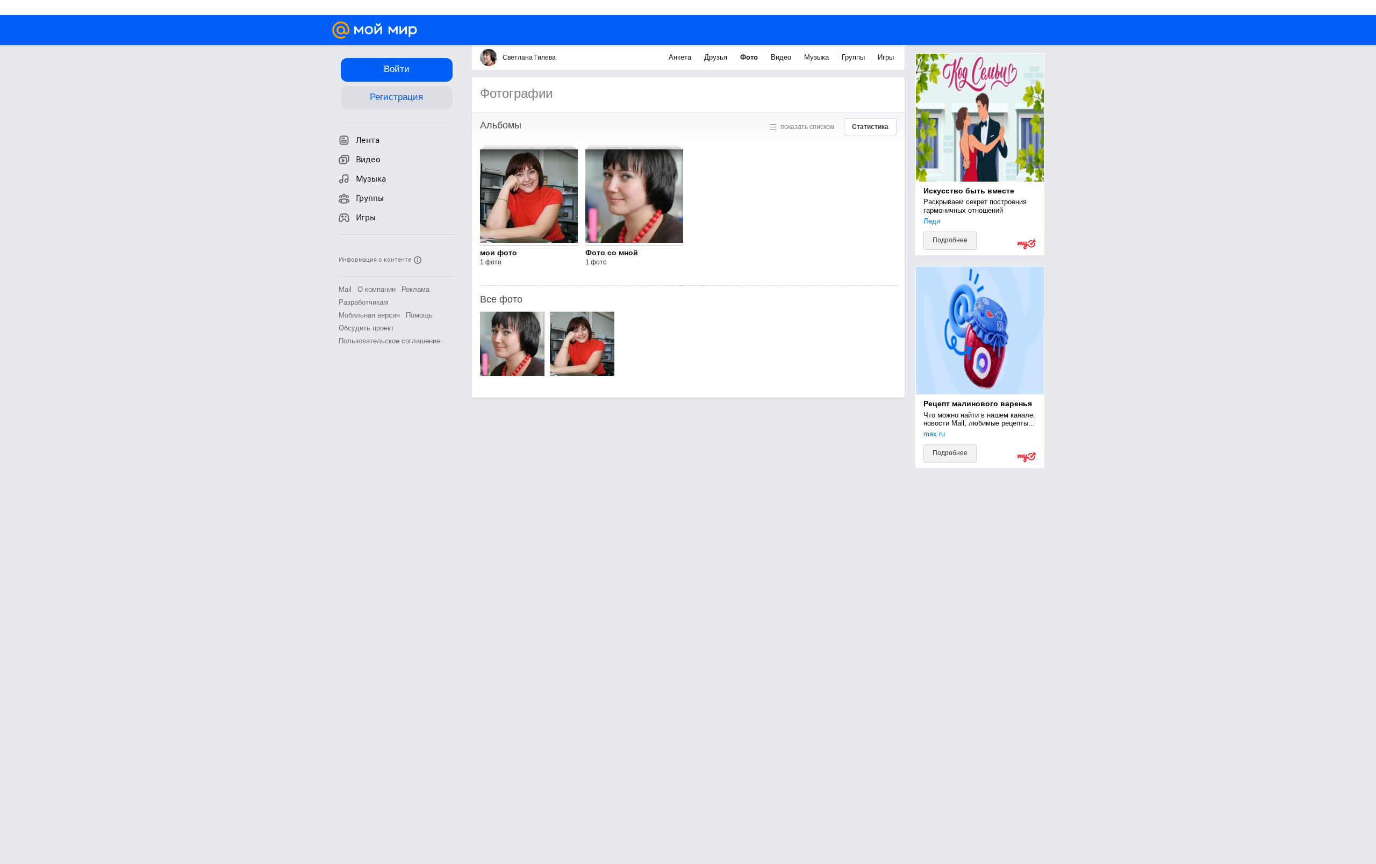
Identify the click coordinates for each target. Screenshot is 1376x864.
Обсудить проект (366, 328)
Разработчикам (363, 302)
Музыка (817, 57)
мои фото (498, 252)
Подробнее (950, 240)
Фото (750, 57)
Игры (886, 57)
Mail (345, 289)
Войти (397, 69)
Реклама (415, 289)
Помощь (419, 315)
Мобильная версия (369, 315)
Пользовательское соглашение (389, 341)
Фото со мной (611, 252)
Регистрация (396, 97)
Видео (782, 57)
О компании (376, 289)
